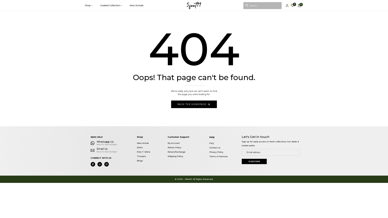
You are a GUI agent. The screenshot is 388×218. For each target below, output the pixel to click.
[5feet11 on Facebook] (93, 164)
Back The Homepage (192, 104)
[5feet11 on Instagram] (106, 164)
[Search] (245, 5)
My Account (174, 143)
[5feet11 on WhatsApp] (99, 164)
